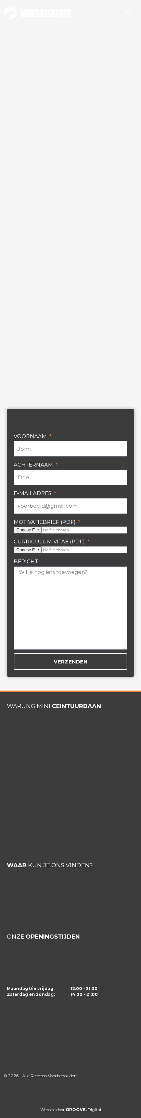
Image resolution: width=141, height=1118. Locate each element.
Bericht (26, 561)
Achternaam (34, 464)
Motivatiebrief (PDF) (45, 522)
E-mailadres (33, 493)
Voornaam (31, 436)
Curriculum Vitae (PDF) (50, 541)
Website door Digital (70, 1109)
